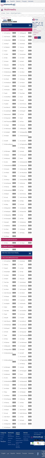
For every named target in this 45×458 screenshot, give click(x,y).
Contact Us (36, 432)
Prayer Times (26, 436)
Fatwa (2, 436)
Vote (36, 37)
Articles (2, 434)
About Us (41, 432)
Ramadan (18, 438)
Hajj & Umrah (19, 440)
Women (18, 436)
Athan (9, 440)
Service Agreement (37, 434)
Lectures (10, 438)
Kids (1, 439)
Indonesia (30, 1)
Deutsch (18, 1)
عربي (8, 1)
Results (39, 37)
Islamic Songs (11, 444)
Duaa (9, 442)
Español (12, 1)
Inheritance (26, 434)
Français (24, 1)
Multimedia (10, 9)
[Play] (13, 33)
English (3, 1)
